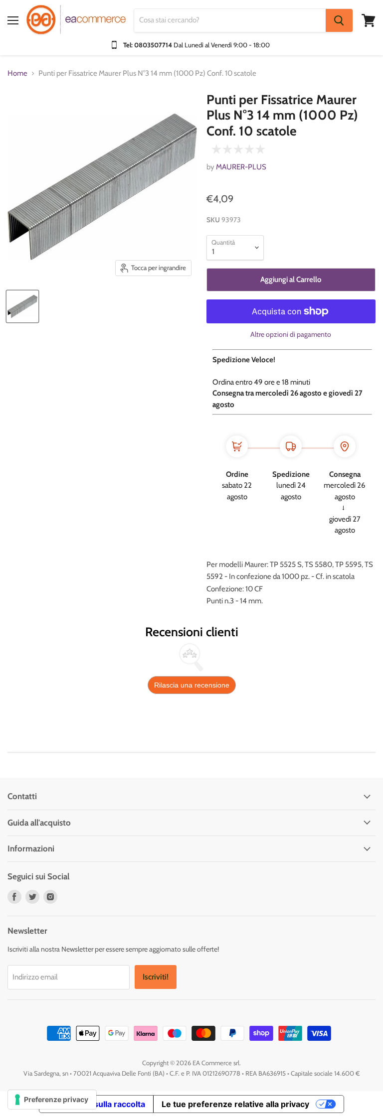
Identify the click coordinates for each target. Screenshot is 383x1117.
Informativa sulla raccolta (96, 1104)
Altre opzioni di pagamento (290, 334)
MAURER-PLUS (241, 166)
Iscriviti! (156, 976)
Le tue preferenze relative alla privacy (235, 1104)
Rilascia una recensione (191, 685)
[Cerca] (339, 20)
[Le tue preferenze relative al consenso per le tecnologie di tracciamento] (52, 1099)
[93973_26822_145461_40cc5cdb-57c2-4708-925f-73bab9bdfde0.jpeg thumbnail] (22, 306)
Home (17, 73)
